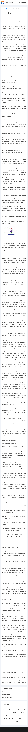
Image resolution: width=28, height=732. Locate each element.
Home (3, 8)
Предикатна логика (6, 694)
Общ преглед (5, 691)
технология (7, 8)
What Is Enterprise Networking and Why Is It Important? (14, 677)
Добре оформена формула (8, 697)
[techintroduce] (7, 2)
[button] (25, 2)
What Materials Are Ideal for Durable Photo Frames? (13, 672)
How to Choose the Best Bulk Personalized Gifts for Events (14, 712)
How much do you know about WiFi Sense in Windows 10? (14, 721)
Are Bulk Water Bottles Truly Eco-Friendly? (11, 680)
